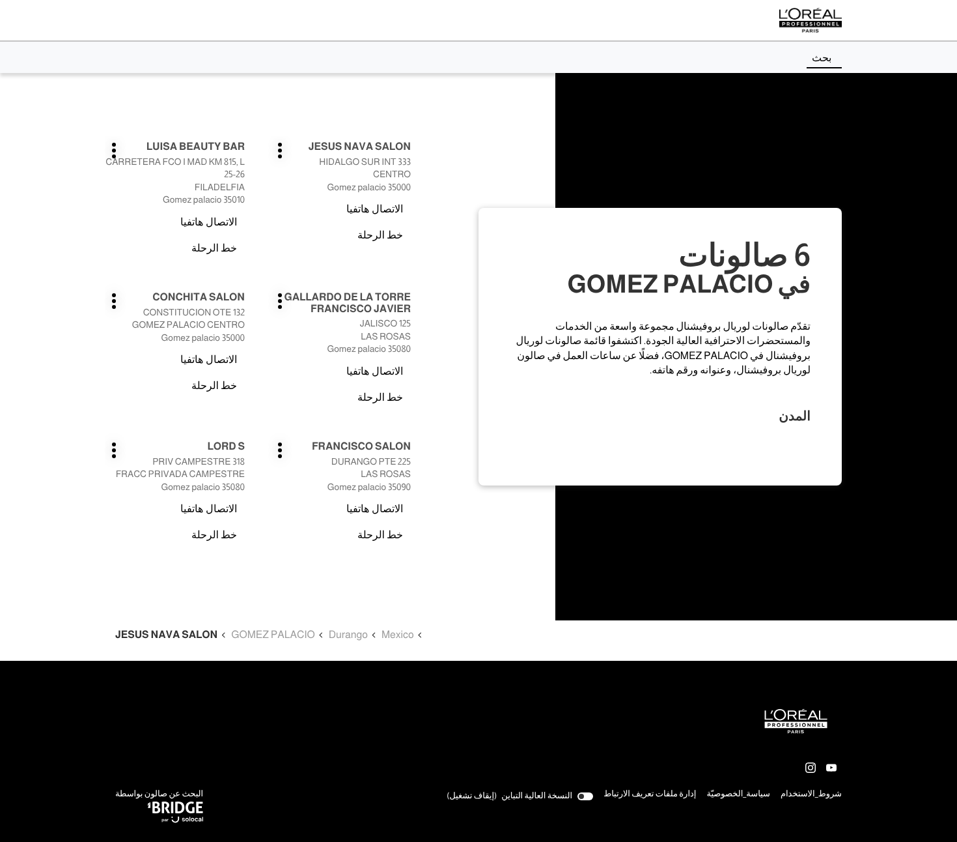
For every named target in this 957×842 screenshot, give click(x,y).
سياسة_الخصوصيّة (738, 795)
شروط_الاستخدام (811, 795)
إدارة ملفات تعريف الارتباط (649, 794)
